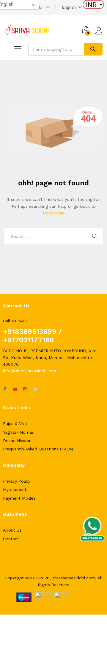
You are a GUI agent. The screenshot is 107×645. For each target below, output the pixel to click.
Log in (99, 34)
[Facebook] (5, 389)
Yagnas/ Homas (18, 432)
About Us (12, 530)
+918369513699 (29, 331)
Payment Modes (19, 498)
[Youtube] (15, 389)
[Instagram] (25, 389)
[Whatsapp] (35, 389)
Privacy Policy (16, 481)
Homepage (53, 212)
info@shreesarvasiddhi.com (30, 370)
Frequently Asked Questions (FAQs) (38, 449)
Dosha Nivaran (17, 440)
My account (14, 489)
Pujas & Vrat (15, 423)
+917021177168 (28, 340)
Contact (11, 538)
